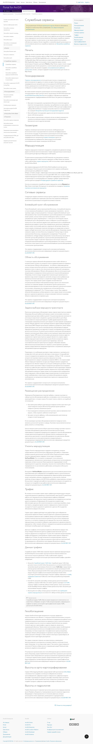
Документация (7, 736)
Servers (23, 2)
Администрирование (29, 11)
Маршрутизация (78, 30)
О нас (48, 722)
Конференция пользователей (55, 729)
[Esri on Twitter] (70, 724)
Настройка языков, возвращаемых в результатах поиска (11, 125)
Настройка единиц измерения (11, 120)
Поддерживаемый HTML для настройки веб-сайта (11, 136)
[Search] (77, 2)
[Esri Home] (72, 719)
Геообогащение (78, 37)
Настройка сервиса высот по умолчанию (12, 79)
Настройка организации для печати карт (11, 101)
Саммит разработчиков (53, 732)
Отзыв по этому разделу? (64, 705)
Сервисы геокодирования (33, 80)
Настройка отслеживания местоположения (10, 44)
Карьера (49, 725)
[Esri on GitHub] (75, 724)
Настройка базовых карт (10, 51)
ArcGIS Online (29, 722)
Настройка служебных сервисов (11, 68)
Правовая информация (55, 741)
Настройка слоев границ (10, 88)
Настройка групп (8, 58)
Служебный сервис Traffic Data (42, 563)
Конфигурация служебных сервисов (52, 180)
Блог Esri (49, 727)
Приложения (42, 2)
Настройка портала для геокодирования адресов (50, 110)
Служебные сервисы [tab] (10, 61)
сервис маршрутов (42, 161)
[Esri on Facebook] (73, 724)
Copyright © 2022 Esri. (8, 741)
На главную (7, 11)
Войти (82, 2)
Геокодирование (79, 25)
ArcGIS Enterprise (9, 2)
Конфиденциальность (29, 741)
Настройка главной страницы (11, 33)
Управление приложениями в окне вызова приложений (11, 131)
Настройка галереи (8, 36)
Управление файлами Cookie (42, 741)
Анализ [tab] (7, 48)
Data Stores (29, 2)
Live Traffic (67, 582)
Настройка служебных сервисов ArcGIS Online (12, 73)
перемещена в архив (48, 25)
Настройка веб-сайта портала (22, 14)
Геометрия (77, 28)
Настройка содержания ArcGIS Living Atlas (11, 84)
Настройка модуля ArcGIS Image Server (10, 109)
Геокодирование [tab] (10, 91)
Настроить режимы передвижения (8, 95)
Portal (18, 2)
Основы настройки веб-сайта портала (11, 20)
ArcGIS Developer (30, 732)
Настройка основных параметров (9, 29)
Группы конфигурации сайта (11, 24)
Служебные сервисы (37, 14)
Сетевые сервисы (79, 32)
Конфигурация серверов (10, 105)
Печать (76, 23)
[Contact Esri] (78, 724)
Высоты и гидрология (80, 44)
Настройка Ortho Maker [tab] (11, 113)
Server (4, 727)
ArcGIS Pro (28, 725)
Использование (16, 11)
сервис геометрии (49, 137)
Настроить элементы (9, 54)
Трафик (76, 35)
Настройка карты (8, 39)
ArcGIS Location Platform (31, 729)
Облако (35, 2)
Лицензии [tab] (8, 116)
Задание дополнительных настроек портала (10, 141)
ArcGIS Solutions (29, 734)
